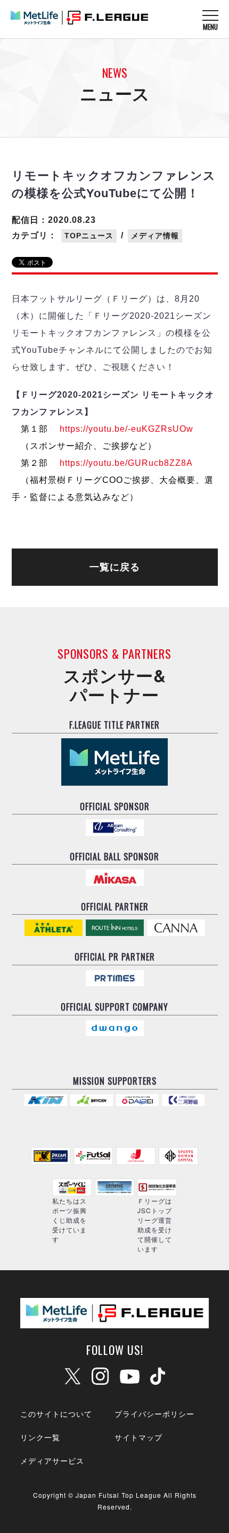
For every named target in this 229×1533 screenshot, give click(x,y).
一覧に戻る (114, 567)
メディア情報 (155, 235)
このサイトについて (56, 1413)
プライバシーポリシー (154, 1413)
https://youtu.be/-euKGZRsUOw (126, 428)
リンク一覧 (40, 1437)
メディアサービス (52, 1460)
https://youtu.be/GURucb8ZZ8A (126, 462)
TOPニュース (88, 235)
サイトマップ (138, 1437)
